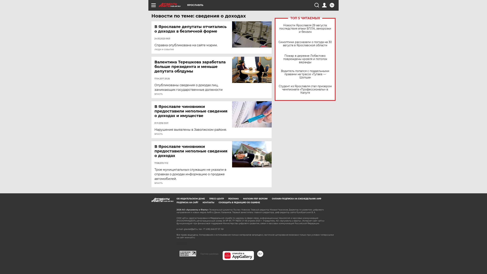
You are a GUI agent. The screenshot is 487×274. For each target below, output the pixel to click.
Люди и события (164, 50)
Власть (158, 94)
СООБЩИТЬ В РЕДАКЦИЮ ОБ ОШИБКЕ (239, 202)
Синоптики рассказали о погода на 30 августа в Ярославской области (305, 44)
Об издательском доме (191, 199)
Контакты (208, 202)
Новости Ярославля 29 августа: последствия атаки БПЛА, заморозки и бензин (305, 28)
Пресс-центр (216, 199)
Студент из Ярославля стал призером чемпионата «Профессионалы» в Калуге (305, 89)
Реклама (233, 199)
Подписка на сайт (187, 202)
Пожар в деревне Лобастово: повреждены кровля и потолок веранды (305, 59)
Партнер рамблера (209, 254)
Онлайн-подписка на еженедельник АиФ (296, 199)
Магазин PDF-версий (255, 199)
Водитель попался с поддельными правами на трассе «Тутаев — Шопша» (305, 74)
